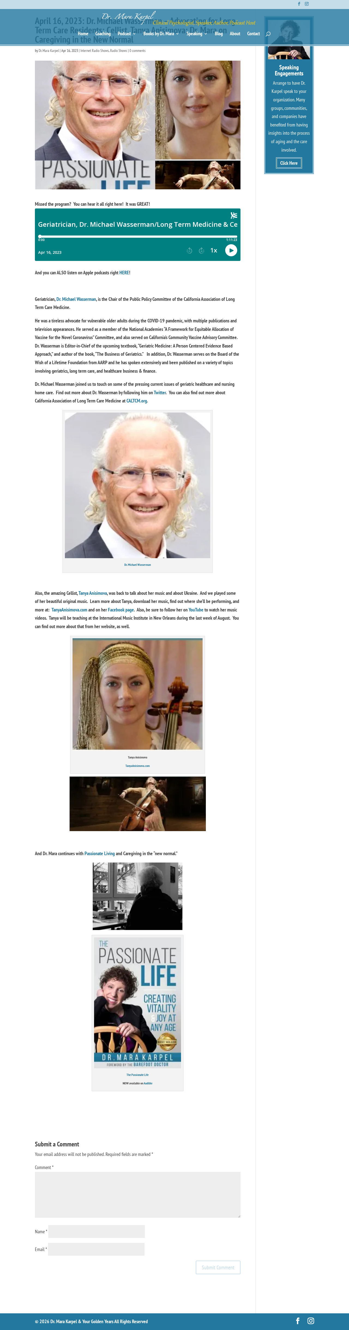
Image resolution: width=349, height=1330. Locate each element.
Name (41, 1231)
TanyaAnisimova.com (69, 610)
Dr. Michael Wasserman (76, 299)
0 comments (138, 50)
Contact (253, 34)
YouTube (196, 610)
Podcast (124, 34)
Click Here (289, 163)
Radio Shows (118, 50)
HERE (124, 272)
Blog (219, 34)
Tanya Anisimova (93, 593)
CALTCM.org (137, 401)
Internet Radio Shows (94, 50)
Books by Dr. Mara (158, 34)
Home (83, 34)
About (235, 34)
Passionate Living (100, 853)
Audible (148, 1083)
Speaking (194, 34)
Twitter (160, 392)
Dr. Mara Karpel (49, 50)
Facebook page (121, 610)
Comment (44, 1167)
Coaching (103, 34)
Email (41, 1249)
